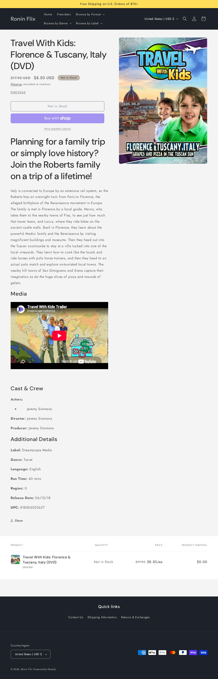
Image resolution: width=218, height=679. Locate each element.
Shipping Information (102, 617)
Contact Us (75, 617)
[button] (90, 14)
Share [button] (19, 520)
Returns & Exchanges (135, 617)
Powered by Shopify (44, 669)
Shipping (16, 84)
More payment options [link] (57, 129)
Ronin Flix (27, 669)
